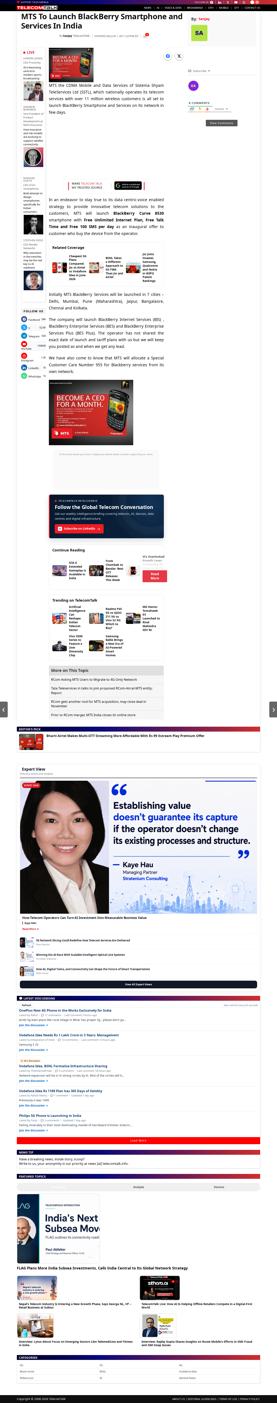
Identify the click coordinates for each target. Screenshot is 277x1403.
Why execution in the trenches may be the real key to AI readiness (32, 260)
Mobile (224, 8)
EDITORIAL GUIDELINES (202, 1399)
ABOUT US (178, 1399)
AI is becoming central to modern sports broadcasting (32, 73)
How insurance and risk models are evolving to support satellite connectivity (33, 137)
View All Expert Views (138, 984)
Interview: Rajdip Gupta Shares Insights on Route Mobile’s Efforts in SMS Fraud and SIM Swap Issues (197, 1343)
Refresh (26, 1005)
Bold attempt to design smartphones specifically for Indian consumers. (33, 202)
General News (187, 1378)
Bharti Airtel (27, 1371)
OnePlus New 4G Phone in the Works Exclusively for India (65, 1010)
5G (101, 1365)
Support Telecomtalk (35, 2)
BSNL (103, 1371)
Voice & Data (173, 8)
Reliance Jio (26, 1378)
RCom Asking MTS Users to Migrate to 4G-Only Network (94, 679)
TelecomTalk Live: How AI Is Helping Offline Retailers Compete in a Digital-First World (197, 1305)
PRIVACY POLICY (250, 1399)
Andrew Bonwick (29, 108)
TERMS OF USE (228, 1399)
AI (158, 8)
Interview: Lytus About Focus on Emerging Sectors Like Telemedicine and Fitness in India (76, 1343)
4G (180, 1365)
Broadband (195, 8)
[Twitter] (179, 56)
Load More (138, 1140)
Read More (155, 576)
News (147, 8)
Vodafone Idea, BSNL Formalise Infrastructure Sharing (63, 1066)
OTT (236, 8)
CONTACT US (252, 8)
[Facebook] (168, 56)
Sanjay (67, 36)
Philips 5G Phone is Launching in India (50, 1116)
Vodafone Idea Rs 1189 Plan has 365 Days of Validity (60, 1091)
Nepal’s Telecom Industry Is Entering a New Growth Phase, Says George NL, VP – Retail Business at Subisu (75, 1305)
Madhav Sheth (29, 179)
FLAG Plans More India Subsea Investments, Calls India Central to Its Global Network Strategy (102, 1268)
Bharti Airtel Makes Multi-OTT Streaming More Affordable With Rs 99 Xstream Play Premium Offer (125, 736)
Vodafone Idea (188, 1371)
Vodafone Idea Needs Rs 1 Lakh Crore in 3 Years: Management (69, 1035)
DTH (211, 8)
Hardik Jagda (32, 58)
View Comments (221, 123)
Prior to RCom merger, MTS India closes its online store (93, 715)
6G (21, 1365)
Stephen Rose (33, 240)
